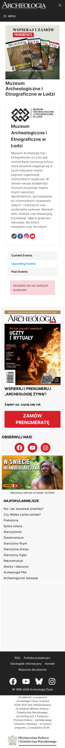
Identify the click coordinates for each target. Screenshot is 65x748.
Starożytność (13, 532)
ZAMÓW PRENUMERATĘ (32, 419)
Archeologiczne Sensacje (21, 578)
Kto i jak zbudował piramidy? (23, 509)
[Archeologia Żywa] (24, 5)
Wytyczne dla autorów (32, 669)
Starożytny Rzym (15, 543)
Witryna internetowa (14, 236)
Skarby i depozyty (16, 566)
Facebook (20, 236)
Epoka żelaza (13, 526)
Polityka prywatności (37, 658)
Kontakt (50, 663)
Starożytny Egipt (15, 555)
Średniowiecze (14, 537)
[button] (60, 5)
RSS (17, 658)
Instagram (26, 236)
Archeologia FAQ (15, 572)
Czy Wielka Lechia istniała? (22, 514)
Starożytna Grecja (16, 549)
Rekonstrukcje (13, 560)
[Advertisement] (32, 616)
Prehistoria (11, 520)
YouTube (32, 236)
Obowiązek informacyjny (26, 663)
